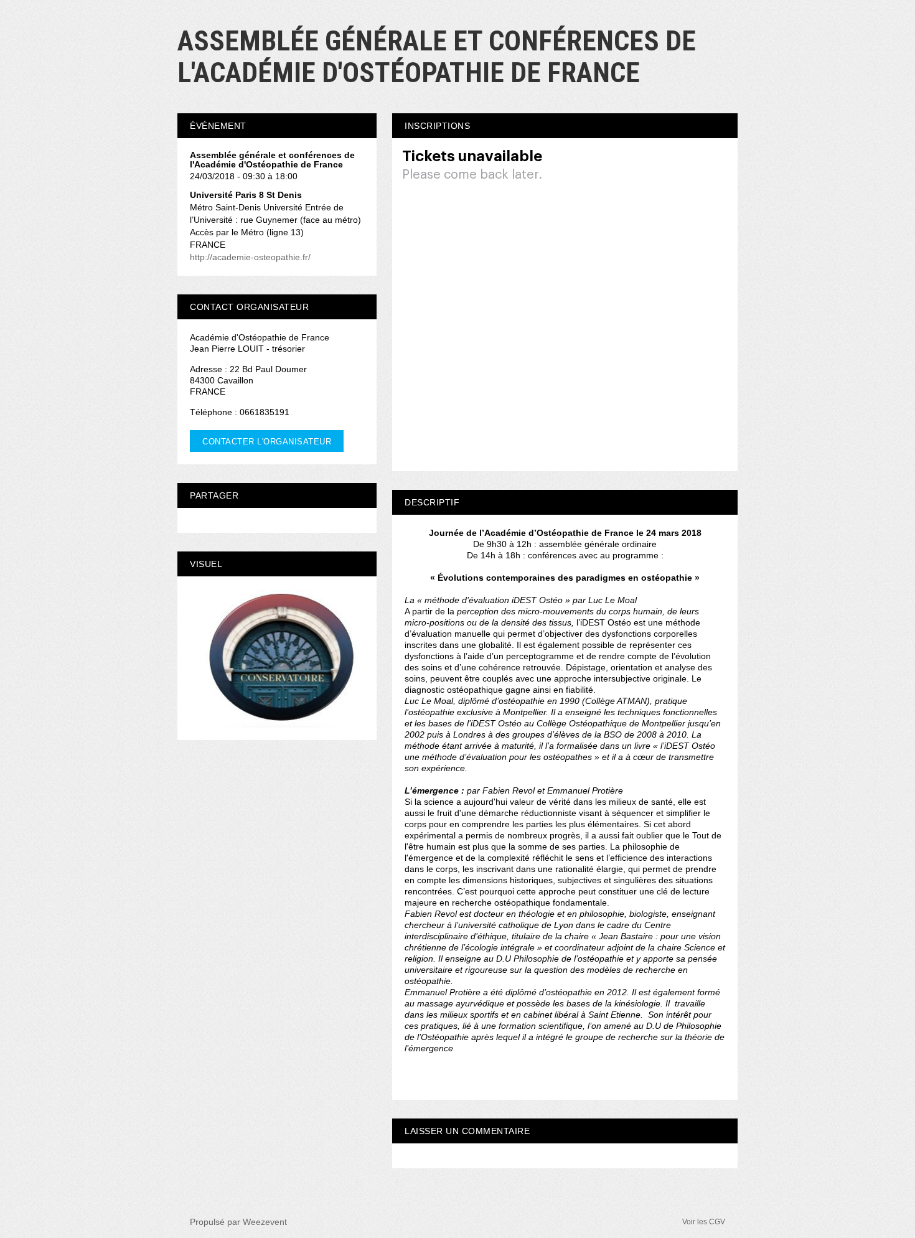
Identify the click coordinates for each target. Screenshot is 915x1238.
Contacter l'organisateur (266, 441)
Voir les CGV (703, 1221)
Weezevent (265, 1222)
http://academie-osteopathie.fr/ (250, 257)
